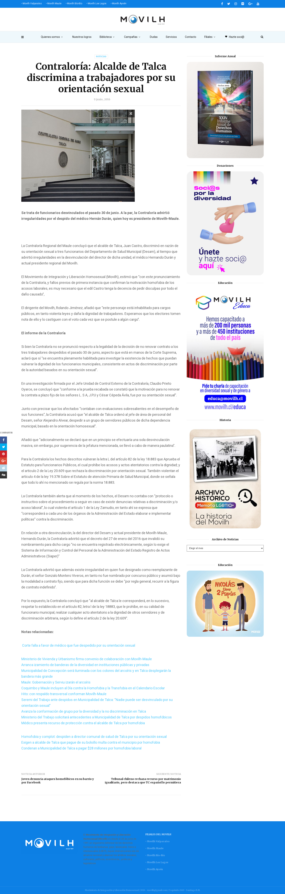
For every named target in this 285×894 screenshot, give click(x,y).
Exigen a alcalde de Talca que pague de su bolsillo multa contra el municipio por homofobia (90, 742)
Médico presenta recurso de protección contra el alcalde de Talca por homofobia (83, 723)
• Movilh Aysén (118, 3)
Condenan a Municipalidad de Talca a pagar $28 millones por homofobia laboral (81, 748)
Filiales (208, 36)
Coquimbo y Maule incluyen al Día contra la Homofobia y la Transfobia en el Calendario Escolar (93, 688)
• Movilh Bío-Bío (74, 3)
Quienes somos (50, 36)
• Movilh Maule (53, 3)
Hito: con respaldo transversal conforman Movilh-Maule (63, 694)
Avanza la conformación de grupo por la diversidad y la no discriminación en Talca (83, 711)
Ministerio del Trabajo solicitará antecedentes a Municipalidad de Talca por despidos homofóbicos (96, 717)
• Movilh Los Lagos (96, 3)
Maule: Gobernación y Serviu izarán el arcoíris (56, 682)
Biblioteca (106, 36)
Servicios (171, 36)
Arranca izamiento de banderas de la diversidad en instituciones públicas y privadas (85, 665)
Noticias (101, 56)
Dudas (154, 36)
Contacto (190, 36)
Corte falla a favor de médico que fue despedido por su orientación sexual (78, 645)
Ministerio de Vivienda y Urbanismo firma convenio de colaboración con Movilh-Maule (86, 659)
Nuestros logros (82, 36)
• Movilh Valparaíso (31, 3)
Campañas (130, 36)
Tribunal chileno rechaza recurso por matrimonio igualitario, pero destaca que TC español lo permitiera (143, 780)
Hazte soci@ (234, 36)
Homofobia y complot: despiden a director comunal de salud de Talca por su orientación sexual (94, 737)
